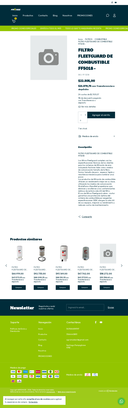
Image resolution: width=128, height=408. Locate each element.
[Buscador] (107, 16)
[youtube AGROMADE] (116, 2)
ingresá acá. (50, 392)
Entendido (33, 402)
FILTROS (88, 39)
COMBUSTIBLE (101, 39)
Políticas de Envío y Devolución (18, 330)
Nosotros (67, 15)
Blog (55, 15)
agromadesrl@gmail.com (77, 340)
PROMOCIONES (85, 15)
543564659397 (72, 329)
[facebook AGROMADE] (112, 2)
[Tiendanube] (108, 391)
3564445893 (71, 334)
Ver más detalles (88, 106)
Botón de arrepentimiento (67, 392)
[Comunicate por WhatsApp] (121, 401)
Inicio (15, 15)
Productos (28, 15)
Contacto (43, 15)
